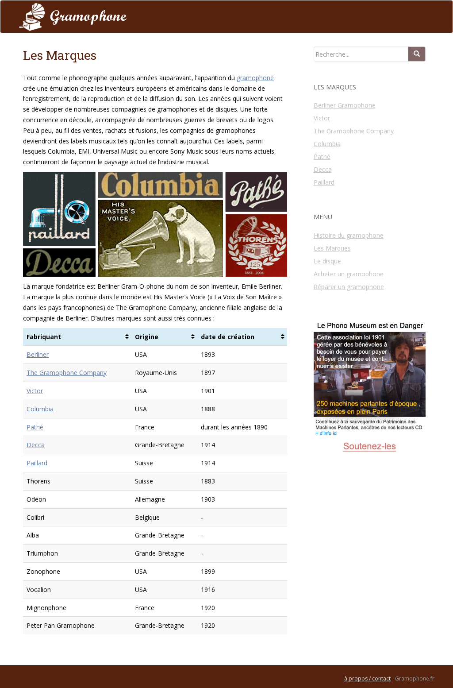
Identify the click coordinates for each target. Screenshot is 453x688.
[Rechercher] (417, 54)
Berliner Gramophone (345, 105)
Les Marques (332, 248)
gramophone (255, 77)
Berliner (38, 354)
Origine (146, 336)
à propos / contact (367, 678)
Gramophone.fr (414, 678)
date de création (227, 336)
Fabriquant (44, 336)
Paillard (37, 463)
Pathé (35, 427)
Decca (36, 445)
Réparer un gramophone (349, 286)
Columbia (40, 409)
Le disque (327, 261)
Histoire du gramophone (349, 235)
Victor (35, 391)
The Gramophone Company (67, 372)
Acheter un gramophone (349, 274)
